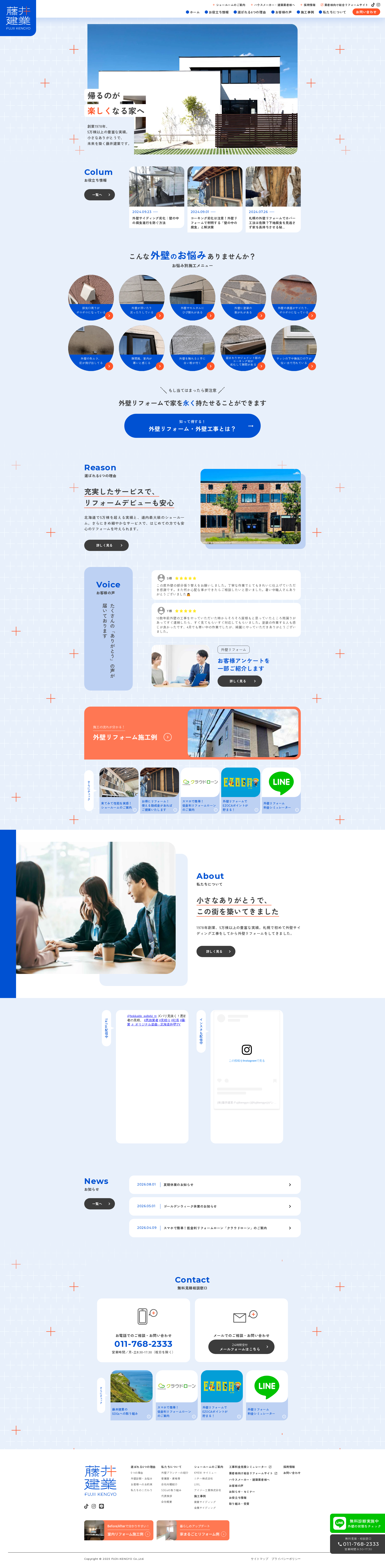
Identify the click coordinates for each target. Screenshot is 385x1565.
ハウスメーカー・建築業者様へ (249, 1479)
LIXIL (197, 1484)
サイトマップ (259, 1558)
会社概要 (166, 1501)
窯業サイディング (205, 1502)
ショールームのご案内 (208, 1466)
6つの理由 (137, 1472)
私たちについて (171, 1466)
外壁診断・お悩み (141, 1478)
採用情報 (289, 1466)
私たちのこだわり (141, 1490)
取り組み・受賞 (239, 1503)
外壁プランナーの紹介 (174, 1472)
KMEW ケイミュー (205, 1472)
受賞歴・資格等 (170, 1478)
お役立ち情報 (237, 1497)
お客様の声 (236, 1485)
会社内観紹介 (169, 1484)
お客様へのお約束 (141, 1484)
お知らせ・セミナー (242, 1491)
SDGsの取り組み (171, 1490)
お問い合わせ (292, 1472)
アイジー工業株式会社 (207, 1490)
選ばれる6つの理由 (143, 1466)
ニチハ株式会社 (203, 1478)
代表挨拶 (166, 1496)
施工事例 (200, 1496)
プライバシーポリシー (286, 1558)
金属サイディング (205, 1507)
